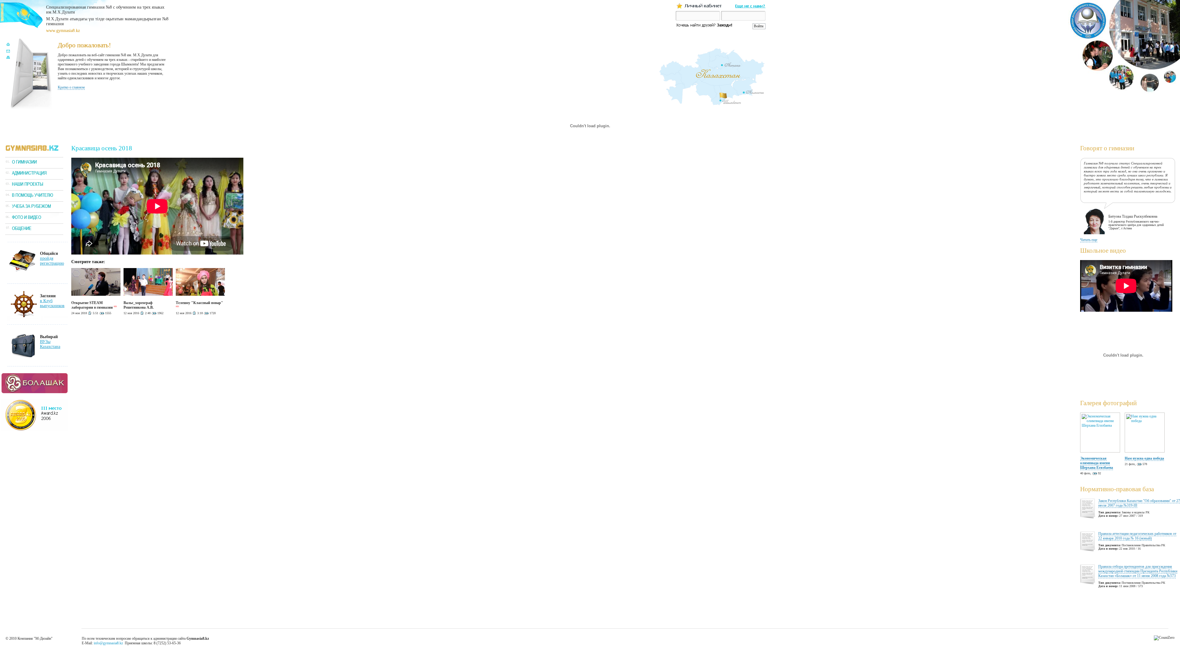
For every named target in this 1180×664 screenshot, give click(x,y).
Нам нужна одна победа (1144, 458)
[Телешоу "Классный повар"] (200, 294)
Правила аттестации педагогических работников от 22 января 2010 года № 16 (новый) (1137, 536)
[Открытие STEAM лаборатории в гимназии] (95, 294)
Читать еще (1088, 240)
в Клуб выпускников (52, 303)
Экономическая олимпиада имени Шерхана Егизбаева (1096, 463)
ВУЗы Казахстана (50, 344)
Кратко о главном (71, 87)
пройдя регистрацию (52, 261)
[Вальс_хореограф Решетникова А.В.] (148, 294)
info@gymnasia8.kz (108, 643)
